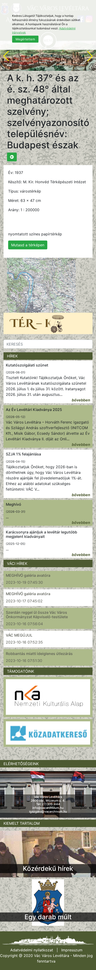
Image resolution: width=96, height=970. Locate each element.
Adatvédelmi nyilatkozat (31, 950)
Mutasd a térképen (27, 245)
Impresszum (71, 950)
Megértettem (25, 39)
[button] (6, 56)
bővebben (81, 400)
